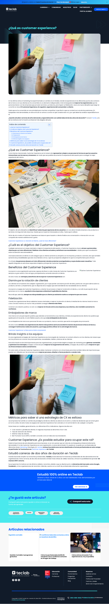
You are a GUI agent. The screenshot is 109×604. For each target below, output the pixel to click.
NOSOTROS (67, 7)
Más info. (84, 2)
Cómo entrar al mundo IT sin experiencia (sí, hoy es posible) (83, 556)
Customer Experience (39, 449)
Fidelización (16, 135)
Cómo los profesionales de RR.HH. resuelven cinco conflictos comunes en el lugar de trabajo (54, 556)
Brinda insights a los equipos (21, 139)
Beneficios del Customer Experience (22, 131)
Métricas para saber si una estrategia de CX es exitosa (28, 141)
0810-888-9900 (76, 598)
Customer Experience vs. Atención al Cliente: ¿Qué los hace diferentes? (32, 241)
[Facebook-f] (13, 580)
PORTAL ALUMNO (86, 11)
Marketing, (23, 447)
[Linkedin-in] (19, 580)
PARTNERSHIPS (85, 7)
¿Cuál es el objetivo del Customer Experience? (25, 129)
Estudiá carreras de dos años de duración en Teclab (27, 145)
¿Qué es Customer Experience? (19, 127)
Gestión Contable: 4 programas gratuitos (21, 556)
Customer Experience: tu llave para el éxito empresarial (27, 330)
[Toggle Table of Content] (49, 124)
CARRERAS (44, 7)
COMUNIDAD (56, 7)
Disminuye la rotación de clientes (22, 133)
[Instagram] (16, 580)
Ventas (39, 447)
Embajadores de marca (20, 137)
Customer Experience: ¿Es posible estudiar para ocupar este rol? (31, 143)
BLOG (75, 7)
